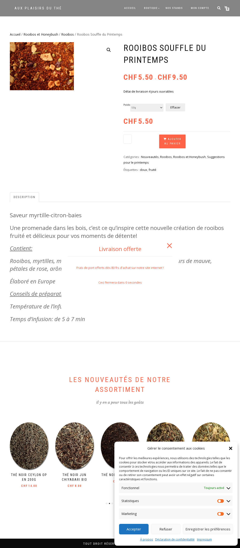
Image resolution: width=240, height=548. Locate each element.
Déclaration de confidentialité (175, 539)
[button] (230, 448)
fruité (152, 170)
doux (143, 170)
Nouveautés (150, 157)
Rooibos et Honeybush (40, 34)
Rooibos (67, 34)
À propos (146, 539)
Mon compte (200, 8)
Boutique (151, 8)
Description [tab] (24, 197)
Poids (127, 105)
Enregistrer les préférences (207, 529)
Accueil (130, 8)
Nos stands (174, 8)
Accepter (134, 529)
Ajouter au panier (172, 141)
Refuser (165, 529)
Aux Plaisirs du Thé (38, 8)
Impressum (204, 539)
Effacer (175, 107)
